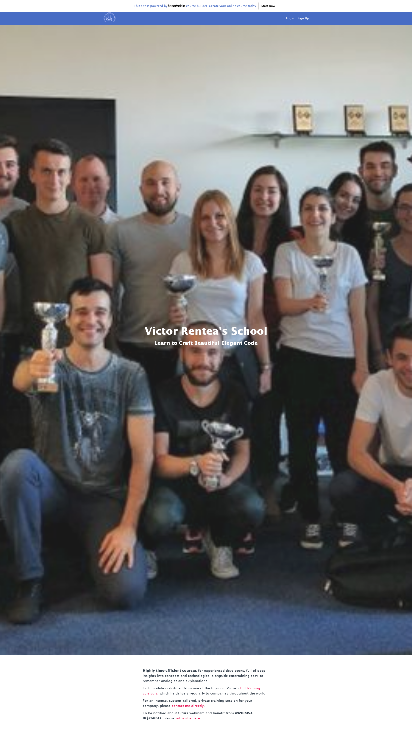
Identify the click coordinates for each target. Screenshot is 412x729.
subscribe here (187, 718)
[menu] (296, 18)
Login (290, 18)
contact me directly (188, 706)
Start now (268, 6)
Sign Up (303, 18)
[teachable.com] (176, 5)
